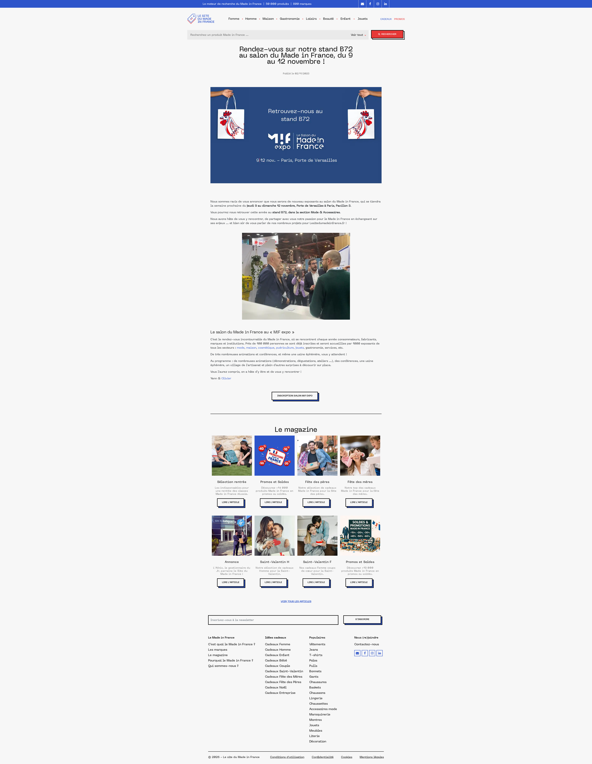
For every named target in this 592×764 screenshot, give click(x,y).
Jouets (314, 725)
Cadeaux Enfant (277, 655)
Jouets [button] (363, 18)
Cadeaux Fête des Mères (283, 676)
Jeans (313, 649)
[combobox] (269, 35)
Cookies (346, 757)
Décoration (317, 741)
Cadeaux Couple (277, 665)
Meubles (315, 730)
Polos (313, 660)
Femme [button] (233, 18)
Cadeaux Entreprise (280, 692)
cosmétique (266, 348)
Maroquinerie (319, 714)
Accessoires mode (323, 709)
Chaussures (318, 682)
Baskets (315, 687)
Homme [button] (251, 18)
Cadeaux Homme (278, 649)
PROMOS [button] (399, 19)
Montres (315, 719)
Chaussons (317, 692)
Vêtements (317, 644)
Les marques (217, 649)
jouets (300, 348)
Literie (314, 736)
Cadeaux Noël (276, 687)
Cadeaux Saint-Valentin (284, 671)
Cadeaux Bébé (276, 660)
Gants (313, 676)
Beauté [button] (328, 18)
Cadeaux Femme (277, 644)
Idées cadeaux (275, 637)
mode (241, 348)
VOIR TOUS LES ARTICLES (296, 601)
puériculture (285, 348)
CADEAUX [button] (386, 19)
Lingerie (316, 698)
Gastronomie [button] (290, 18)
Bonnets (315, 671)
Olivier (226, 378)
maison (251, 348)
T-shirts (315, 655)
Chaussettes (318, 703)
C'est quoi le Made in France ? (231, 644)
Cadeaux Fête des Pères (283, 682)
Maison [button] (268, 18)
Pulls (313, 665)
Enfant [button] (346, 18)
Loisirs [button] (311, 18)
